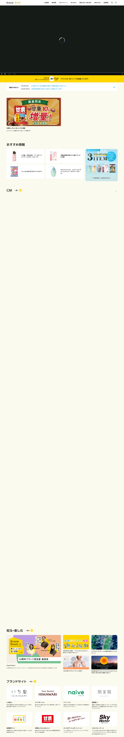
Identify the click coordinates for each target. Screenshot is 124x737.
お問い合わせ (97, 2)
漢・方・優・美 (57, 545)
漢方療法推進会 (97, 539)
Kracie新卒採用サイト (99, 542)
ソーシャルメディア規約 (51, 555)
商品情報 (54, 2)
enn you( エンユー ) (59, 512)
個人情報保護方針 (11, 555)
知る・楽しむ (74, 2)
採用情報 (106, 2)
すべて (14, 409)
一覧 (114, 87)
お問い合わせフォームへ (62, 463)
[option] (90, 117)
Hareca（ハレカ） (55, 505)
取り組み (14, 434)
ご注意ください (14, 424)
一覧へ (28, 230)
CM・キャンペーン (63, 2)
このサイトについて (22, 555)
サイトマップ (63, 555)
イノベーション (14, 429)
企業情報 (46, 2)
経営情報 (14, 414)
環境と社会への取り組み (85, 2)
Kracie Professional (25, 539)
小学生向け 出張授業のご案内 (62, 539)
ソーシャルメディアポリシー (36, 555)
